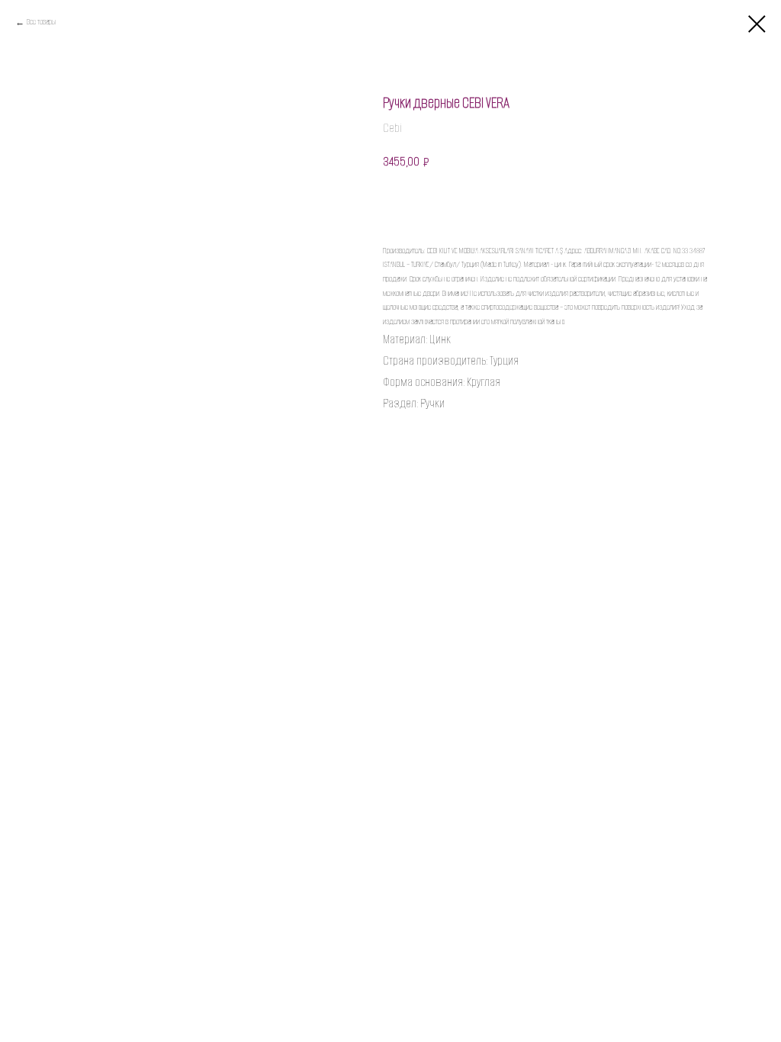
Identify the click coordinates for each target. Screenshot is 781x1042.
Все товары (41, 21)
